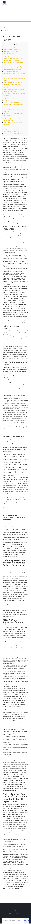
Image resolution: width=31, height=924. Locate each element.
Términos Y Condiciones (10, 108)
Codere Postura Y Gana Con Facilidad (13, 82)
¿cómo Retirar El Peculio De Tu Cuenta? (13, 133)
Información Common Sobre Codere (12, 84)
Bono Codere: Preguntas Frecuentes (13, 47)
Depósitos (6, 100)
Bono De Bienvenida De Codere (11, 51)
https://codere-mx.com (8, 422)
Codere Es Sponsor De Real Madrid (12, 49)
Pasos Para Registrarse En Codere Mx (13, 62)
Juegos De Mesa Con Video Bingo (12, 71)
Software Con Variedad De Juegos (12, 102)
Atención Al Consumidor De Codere (12, 69)
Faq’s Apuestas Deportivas (10, 53)
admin (3, 28)
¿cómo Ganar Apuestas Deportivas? (12, 77)
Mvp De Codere (8, 117)
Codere (5, 64)
